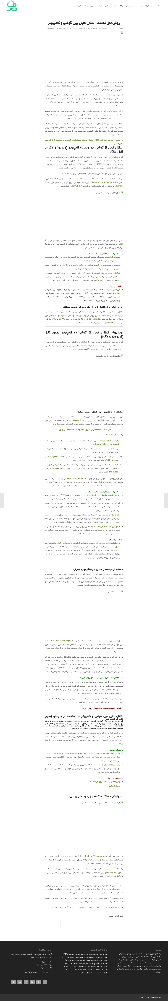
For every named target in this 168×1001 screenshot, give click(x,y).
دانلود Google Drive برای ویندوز (69, 429)
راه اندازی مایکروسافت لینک (78, 963)
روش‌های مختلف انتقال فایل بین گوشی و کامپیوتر (84, 23)
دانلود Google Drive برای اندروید (98, 429)
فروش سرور (85, 972)
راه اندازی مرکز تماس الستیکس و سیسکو (80, 957)
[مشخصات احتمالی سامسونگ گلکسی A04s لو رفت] (166, 500)
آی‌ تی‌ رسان (63, 907)
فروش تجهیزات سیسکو (99, 972)
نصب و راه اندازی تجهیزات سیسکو (78, 969)
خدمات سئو (95, 969)
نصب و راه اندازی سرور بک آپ (79, 966)
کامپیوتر (58, 28)
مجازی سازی (91, 960)
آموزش (104, 28)
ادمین (48, 28)
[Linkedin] (139, 997)
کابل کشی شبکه (101, 957)
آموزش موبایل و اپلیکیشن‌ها (92, 28)
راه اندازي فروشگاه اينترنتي (97, 954)
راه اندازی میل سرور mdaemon (74, 960)
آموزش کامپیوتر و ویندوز (75, 28)
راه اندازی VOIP (68, 954)
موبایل (64, 28)
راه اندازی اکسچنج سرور (98, 963)
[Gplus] (132, 997)
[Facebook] (136, 997)
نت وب (143, 997)
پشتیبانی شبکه (81, 954)
